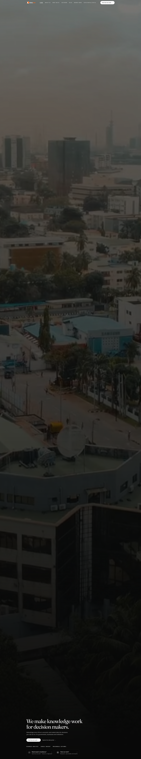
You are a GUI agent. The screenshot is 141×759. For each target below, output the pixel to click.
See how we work (107, 2)
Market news (78, 2)
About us (47, 2)
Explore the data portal (49, 740)
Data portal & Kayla (90, 2)
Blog (70, 2)
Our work (64, 2)
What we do (56, 2)
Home (41, 2)
